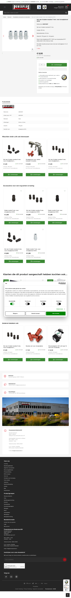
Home (4, 17)
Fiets (5, 498)
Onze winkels (7, 480)
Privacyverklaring (7, 471)
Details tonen (60, 309)
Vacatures (6, 482)
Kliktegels (6, 508)
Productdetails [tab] (6, 101)
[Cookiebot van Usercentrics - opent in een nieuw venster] (60, 283)
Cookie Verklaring (19, 588)
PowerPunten (7, 490)
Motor (5, 510)
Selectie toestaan (35, 313)
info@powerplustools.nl (17, 450)
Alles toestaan (55, 313)
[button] (66, 7)
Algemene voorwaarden (9, 467)
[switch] (28, 304)
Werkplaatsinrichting (8, 516)
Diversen (9, 17)
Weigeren (15, 313)
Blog (5, 488)
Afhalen (5, 486)
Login (5, 524)
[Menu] (69, 580)
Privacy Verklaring (28, 588)
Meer (39, 48)
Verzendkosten (47, 55)
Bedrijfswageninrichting (9, 500)
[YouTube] (11, 576)
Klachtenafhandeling (8, 484)
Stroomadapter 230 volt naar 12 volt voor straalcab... (57, 347)
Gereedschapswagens (9, 506)
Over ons (6, 476)
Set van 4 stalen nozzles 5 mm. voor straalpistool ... (57, 160)
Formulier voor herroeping (9, 478)
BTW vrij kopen (7, 474)
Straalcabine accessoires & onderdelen (21, 17)
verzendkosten (13, 168)
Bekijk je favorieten (43, 72)
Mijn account (6, 526)
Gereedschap (7, 504)
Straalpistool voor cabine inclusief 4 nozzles (33, 160)
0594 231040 (15, 541)
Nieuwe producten (8, 496)
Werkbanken (6, 514)
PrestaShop (35, 586)
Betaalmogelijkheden (8, 465)
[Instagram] (16, 576)
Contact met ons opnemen (10, 522)
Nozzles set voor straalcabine (34, 346)
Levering (6, 463)
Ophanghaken (7, 512)
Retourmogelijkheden (8, 469)
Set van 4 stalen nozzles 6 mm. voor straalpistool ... (12, 160)
